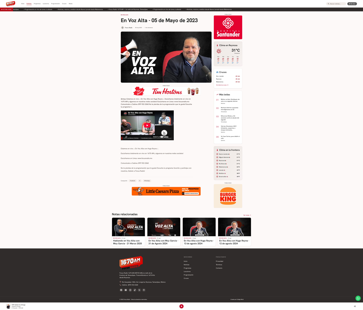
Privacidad (219, 261)
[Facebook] (121, 290)
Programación (55, 3)
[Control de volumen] (355, 306)
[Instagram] (130, 290)
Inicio (22, 3)
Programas (37, 3)
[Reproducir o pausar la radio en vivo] (181, 306)
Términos (219, 265)
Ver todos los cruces (221, 85)
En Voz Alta (124, 15)
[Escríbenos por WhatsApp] (358, 298)
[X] (139, 290)
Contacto (219, 268)
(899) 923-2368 (133, 285)
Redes (71, 3)
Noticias (29, 3)
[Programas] (144, 290)
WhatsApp (147, 180)
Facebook (132, 180)
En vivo (353, 4)
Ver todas (246, 215)
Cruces (64, 3)
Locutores (46, 3)
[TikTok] (135, 290)
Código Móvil (240, 299)
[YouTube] (125, 290)
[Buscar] (329, 4)
